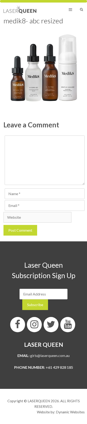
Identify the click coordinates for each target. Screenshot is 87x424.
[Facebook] (17, 324)
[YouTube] (67, 324)
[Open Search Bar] (81, 9)
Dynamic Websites (70, 412)
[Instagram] (34, 324)
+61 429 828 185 (59, 367)
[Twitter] (51, 324)
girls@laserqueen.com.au (50, 355)
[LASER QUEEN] (20, 9)
